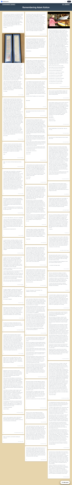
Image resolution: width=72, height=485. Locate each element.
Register (69, 1)
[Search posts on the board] (63, 4)
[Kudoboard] (4, 1)
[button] (3, 31)
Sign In (65, 1)
